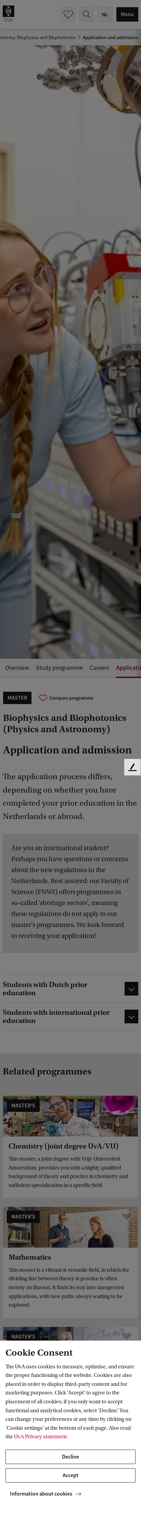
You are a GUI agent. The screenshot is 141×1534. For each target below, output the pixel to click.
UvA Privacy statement (40, 1437)
